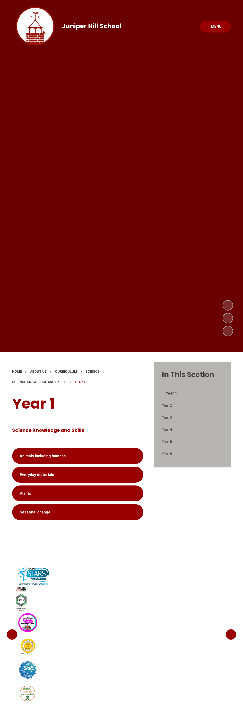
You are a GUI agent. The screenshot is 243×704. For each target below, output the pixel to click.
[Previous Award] (12, 634)
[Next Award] (231, 634)
